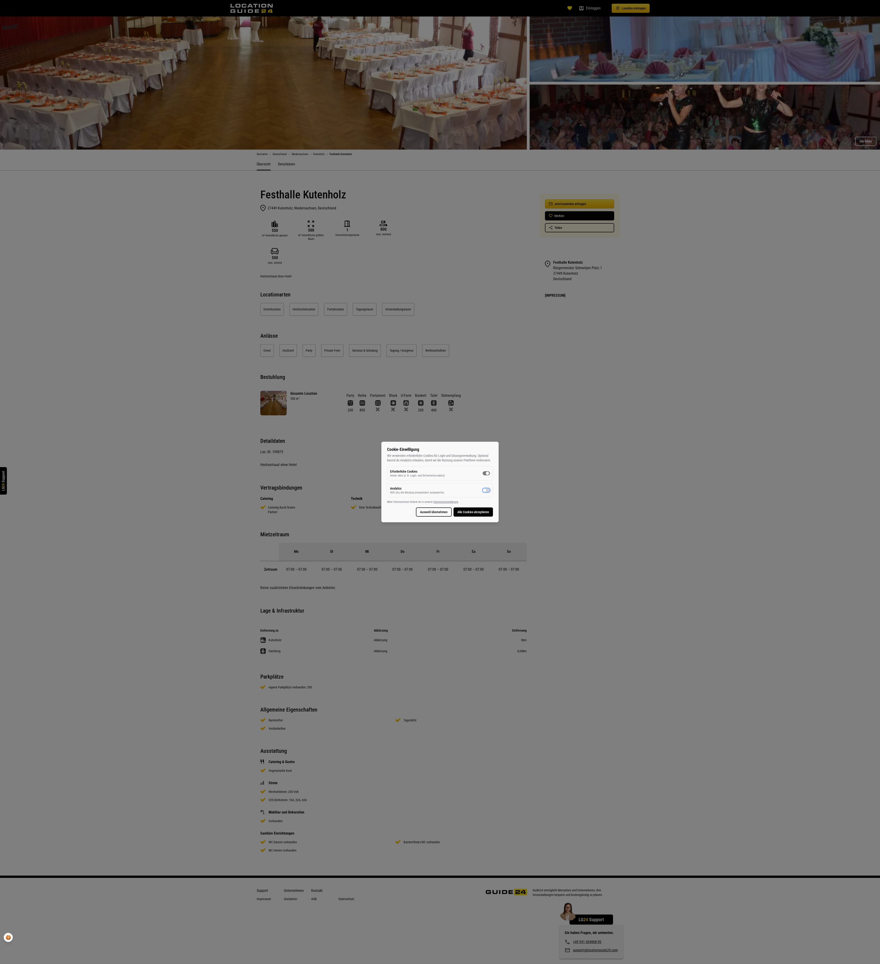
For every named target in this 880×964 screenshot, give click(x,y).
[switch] (486, 473)
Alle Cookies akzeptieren (473, 512)
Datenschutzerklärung (446, 502)
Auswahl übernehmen (434, 512)
